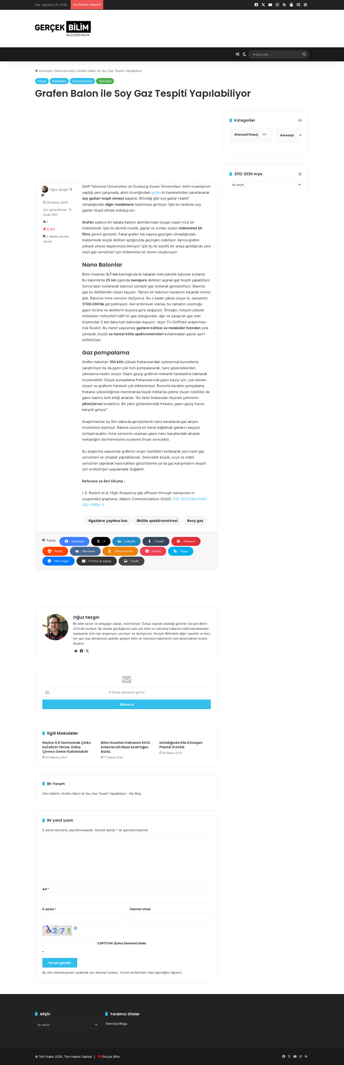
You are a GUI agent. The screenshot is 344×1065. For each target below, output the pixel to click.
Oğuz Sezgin (59, 189)
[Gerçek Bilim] (63, 28)
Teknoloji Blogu (116, 1023)
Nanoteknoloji (65, 71)
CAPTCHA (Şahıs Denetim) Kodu (121, 943)
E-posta (49, 909)
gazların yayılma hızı (109, 520)
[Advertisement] (126, 143)
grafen (156, 192)
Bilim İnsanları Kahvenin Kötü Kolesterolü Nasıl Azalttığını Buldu (125, 747)
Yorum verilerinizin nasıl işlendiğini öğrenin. (151, 972)
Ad (45, 889)
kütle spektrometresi (158, 520)
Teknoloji (105, 81)
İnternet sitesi (140, 909)
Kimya (42, 81)
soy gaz (196, 520)
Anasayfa (45, 71)
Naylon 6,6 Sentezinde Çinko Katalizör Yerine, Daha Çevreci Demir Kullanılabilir (66, 747)
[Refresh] (75, 928)
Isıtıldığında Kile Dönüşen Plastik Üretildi (180, 744)
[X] (87, 651)
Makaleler (59, 81)
